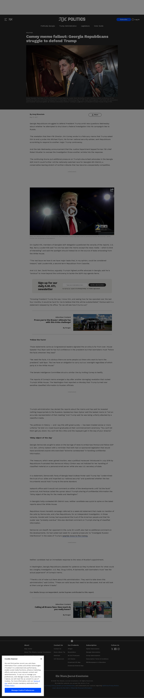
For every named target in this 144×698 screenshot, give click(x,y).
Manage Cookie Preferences (22, 690)
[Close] (41, 658)
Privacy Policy (9, 685)
